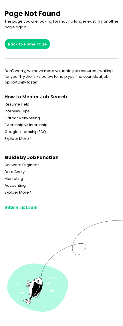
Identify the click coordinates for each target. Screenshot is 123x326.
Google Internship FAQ (25, 132)
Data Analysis (17, 172)
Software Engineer (22, 165)
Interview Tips (17, 111)
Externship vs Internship (26, 125)
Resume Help (17, 104)
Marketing (14, 178)
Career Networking (22, 118)
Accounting (15, 185)
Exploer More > (18, 138)
